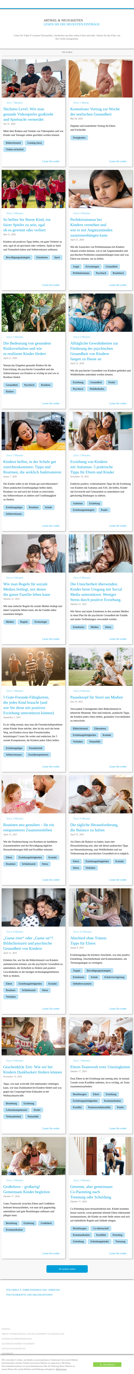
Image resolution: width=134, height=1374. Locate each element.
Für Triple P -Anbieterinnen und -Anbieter (33, 1290)
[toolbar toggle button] (8, 3)
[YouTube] (13, 1307)
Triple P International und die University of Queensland (33, 1334)
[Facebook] (5, 1307)
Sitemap (6, 1329)
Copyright (7, 1353)
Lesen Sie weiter (50, 161)
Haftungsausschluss (13, 1349)
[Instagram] (22, 1307)
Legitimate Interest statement (18, 1344)
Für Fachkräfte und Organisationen (29, 1295)
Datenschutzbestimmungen (17, 1339)
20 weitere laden (67, 1269)
